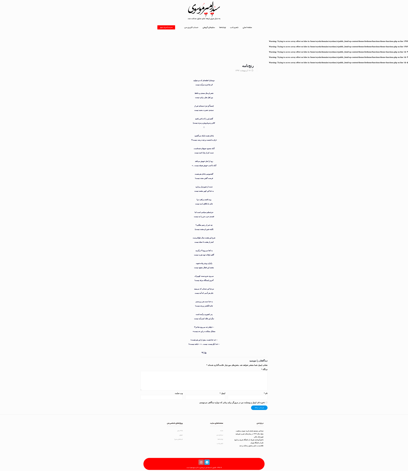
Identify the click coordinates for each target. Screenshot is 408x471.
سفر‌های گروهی (209, 27)
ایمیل (222, 393)
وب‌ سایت (179, 393)
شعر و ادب (234, 27)
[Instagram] (201, 462)
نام (266, 393)
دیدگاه (264, 369)
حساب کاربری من (191, 27)
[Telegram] (207, 462)
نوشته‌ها (222, 27)
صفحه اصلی (247, 27)
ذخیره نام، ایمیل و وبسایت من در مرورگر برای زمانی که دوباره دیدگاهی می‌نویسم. (232, 402)
